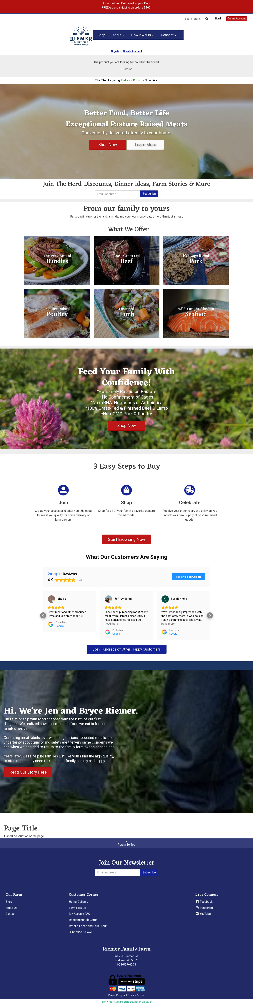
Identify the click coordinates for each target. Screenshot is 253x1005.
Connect (167, 35)
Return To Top (126, 844)
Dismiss (126, 69)
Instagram (206, 908)
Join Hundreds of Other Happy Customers (126, 649)
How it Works (141, 35)
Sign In (218, 18)
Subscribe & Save (80, 932)
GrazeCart (147, 1002)
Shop (101, 35)
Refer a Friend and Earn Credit (88, 926)
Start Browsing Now (126, 539)
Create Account (236, 18)
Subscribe (149, 193)
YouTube (205, 914)
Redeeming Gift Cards (83, 920)
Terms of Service (136, 995)
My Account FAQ (79, 914)
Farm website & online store (115, 1002)
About (117, 35)
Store (9, 901)
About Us (11, 908)
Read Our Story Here (28, 772)
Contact (10, 914)
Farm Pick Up (77, 908)
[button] (43, 615)
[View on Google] (51, 599)
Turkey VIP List (131, 80)
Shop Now (107, 144)
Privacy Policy (115, 995)
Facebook (206, 901)
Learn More (145, 144)
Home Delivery (78, 901)
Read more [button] (54, 623)
